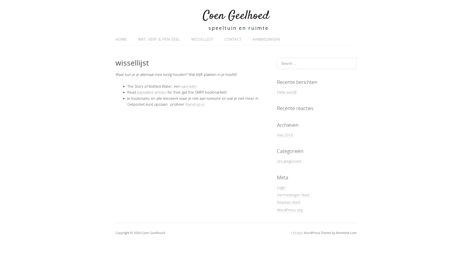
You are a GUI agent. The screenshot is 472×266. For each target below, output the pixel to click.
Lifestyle (297, 233)
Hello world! (286, 92)
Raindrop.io (195, 104)
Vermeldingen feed (293, 194)
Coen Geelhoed (236, 16)
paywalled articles (151, 92)
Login (281, 187)
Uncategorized (289, 161)
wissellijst (202, 39)
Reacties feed (288, 202)
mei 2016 (285, 135)
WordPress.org (289, 209)
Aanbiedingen (266, 39)
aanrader (189, 86)
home (121, 39)
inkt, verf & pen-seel (159, 39)
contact (232, 39)
